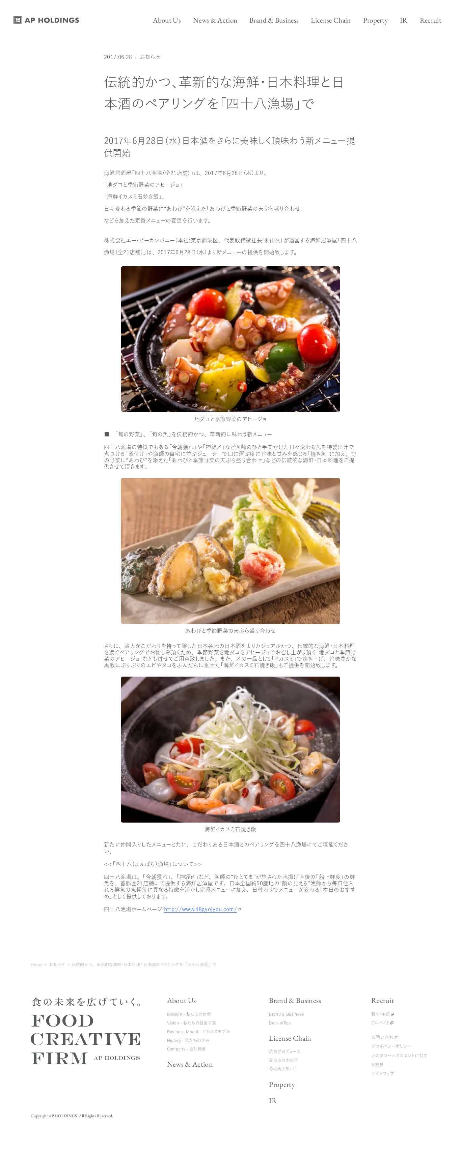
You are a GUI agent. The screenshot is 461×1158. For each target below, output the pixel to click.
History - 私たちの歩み (188, 1040)
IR (273, 1100)
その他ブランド (282, 1069)
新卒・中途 (380, 1014)
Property (282, 1084)
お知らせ (150, 57)
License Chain (290, 1038)
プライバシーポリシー (391, 1046)
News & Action (190, 1064)
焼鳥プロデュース (284, 1051)
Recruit (382, 1000)
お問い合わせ (384, 1037)
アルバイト (380, 1023)
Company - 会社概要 (186, 1049)
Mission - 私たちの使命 (189, 1014)
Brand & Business (295, 1000)
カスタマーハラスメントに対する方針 (399, 1060)
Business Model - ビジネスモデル (199, 1032)
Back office (280, 1023)
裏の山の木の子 (283, 1060)
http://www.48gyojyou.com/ (200, 909)
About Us (181, 1000)
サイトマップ (383, 1073)
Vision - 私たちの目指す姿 (191, 1023)
